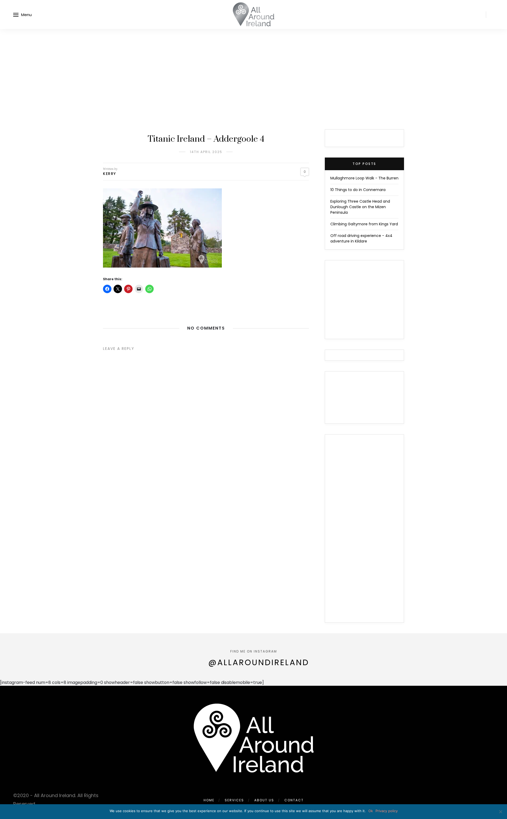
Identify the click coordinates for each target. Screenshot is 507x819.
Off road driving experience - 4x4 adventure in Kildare (361, 238)
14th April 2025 (206, 152)
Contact (294, 800)
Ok (370, 811)
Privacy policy (386, 811)
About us (264, 800)
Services (234, 800)
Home (209, 800)
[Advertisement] (253, 69)
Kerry (109, 173)
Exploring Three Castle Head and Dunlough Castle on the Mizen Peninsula (360, 207)
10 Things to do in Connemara (358, 189)
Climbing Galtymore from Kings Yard (364, 224)
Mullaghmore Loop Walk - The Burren (364, 178)
